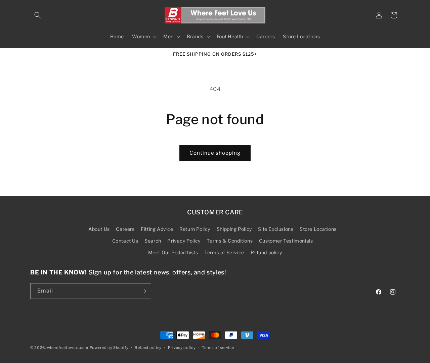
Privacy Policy (183, 241)
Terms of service (218, 347)
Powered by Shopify (109, 347)
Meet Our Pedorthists (173, 252)
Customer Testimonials (286, 241)
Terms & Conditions (230, 241)
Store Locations (318, 229)
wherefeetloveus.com (67, 347)
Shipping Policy (234, 229)
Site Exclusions (275, 229)
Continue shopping (215, 153)
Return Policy (194, 229)
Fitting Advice (157, 229)
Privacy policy (182, 347)
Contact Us (125, 241)
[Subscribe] (143, 291)
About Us (99, 229)
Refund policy (266, 252)
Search (152, 241)
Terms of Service (224, 252)
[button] (37, 15)
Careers (125, 229)
